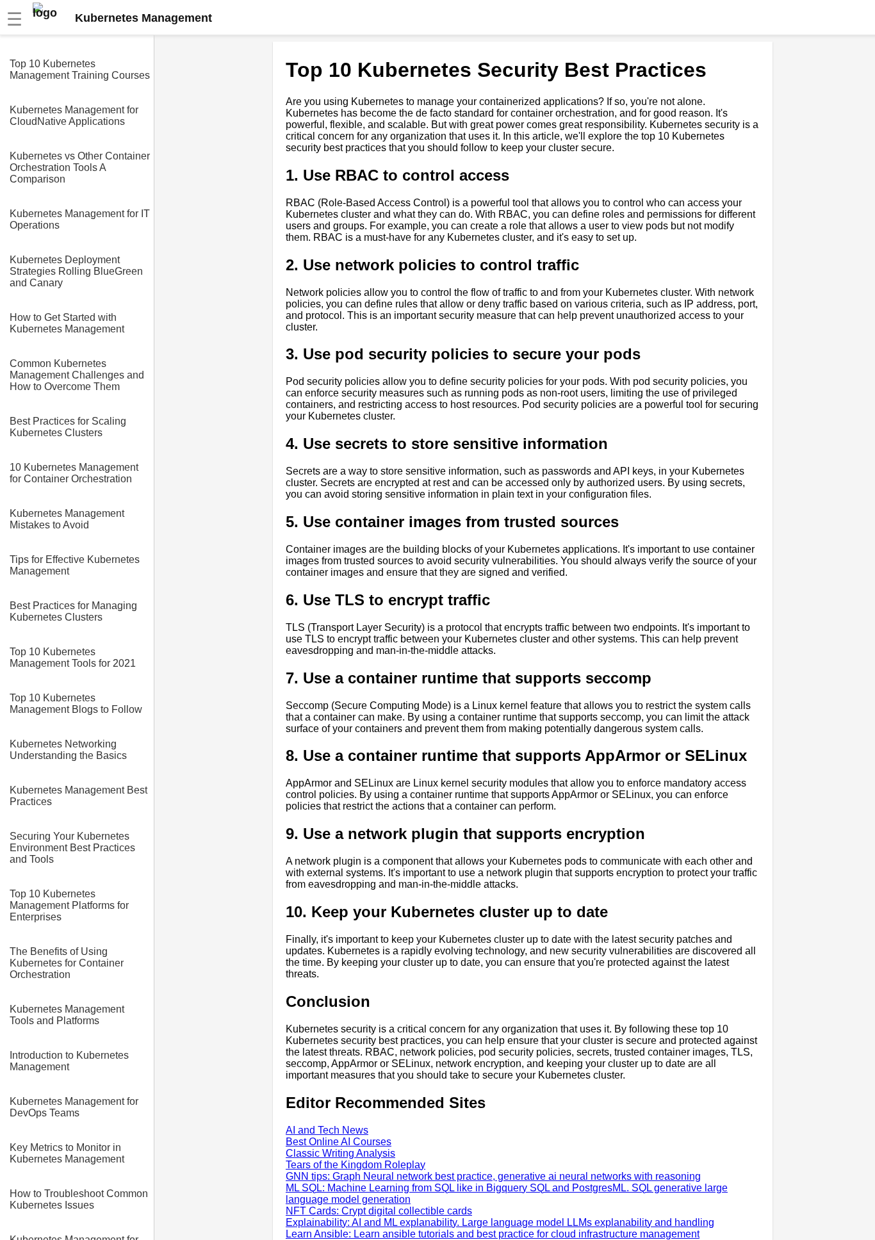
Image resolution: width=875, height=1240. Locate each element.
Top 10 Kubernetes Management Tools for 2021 (73, 657)
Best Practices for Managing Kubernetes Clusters (73, 611)
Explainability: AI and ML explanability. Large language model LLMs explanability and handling (500, 1222)
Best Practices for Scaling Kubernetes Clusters (68, 427)
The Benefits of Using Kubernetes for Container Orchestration (67, 963)
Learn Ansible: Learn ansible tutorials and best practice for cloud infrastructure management (492, 1233)
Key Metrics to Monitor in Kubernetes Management (67, 1153)
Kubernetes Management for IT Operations (80, 219)
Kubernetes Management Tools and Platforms (67, 1015)
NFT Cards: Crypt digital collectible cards (379, 1210)
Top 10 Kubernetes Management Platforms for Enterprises (69, 905)
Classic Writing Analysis (340, 1153)
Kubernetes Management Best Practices (78, 796)
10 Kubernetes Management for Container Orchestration (74, 473)
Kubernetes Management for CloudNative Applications (74, 115)
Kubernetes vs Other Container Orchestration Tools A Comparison (80, 167)
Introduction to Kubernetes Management (69, 1061)
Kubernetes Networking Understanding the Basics (68, 749)
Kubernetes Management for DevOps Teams (74, 1107)
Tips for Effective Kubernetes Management (75, 565)
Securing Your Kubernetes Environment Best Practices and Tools (72, 848)
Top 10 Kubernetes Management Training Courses (80, 69)
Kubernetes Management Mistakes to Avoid (67, 519)
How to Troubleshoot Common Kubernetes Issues (79, 1199)
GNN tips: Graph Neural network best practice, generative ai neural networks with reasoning (493, 1176)
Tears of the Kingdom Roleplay (355, 1164)
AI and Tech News (327, 1130)
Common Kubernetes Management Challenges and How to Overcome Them (77, 375)
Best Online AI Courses (338, 1141)
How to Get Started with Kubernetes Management (67, 323)
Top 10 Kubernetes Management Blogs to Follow (76, 703)
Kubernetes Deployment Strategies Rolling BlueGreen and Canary (76, 271)
